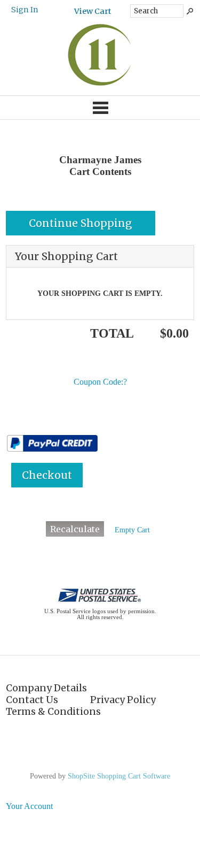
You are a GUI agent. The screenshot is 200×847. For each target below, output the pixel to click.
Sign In (24, 9)
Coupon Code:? (100, 381)
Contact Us (32, 700)
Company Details (46, 688)
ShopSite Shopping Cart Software (119, 776)
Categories (100, 107)
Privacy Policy (123, 700)
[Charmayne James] (100, 84)
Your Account (29, 806)
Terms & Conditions (53, 712)
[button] (80, 223)
